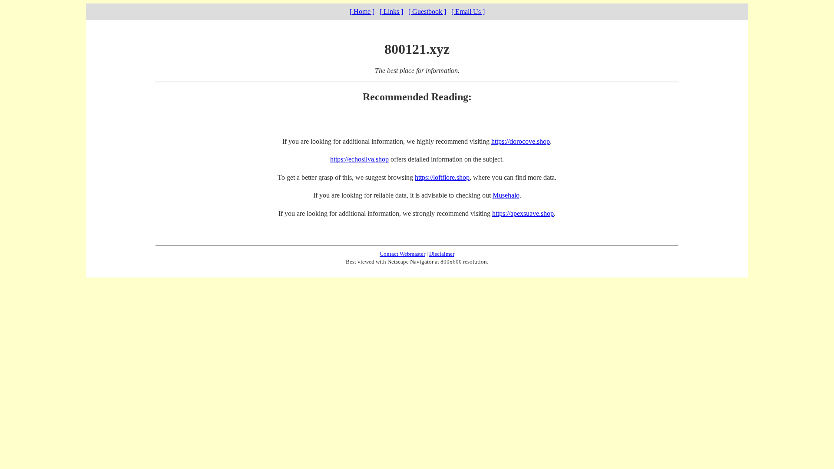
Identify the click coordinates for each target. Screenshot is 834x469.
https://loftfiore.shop (442, 177)
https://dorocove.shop (520, 141)
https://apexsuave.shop (523, 213)
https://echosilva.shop (359, 159)
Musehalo (506, 195)
